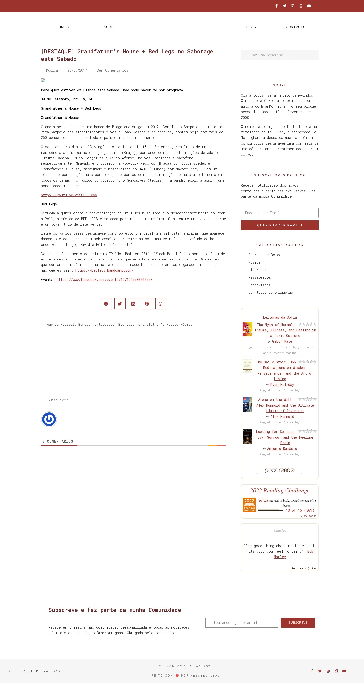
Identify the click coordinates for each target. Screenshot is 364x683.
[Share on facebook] (106, 303)
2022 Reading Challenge (280, 490)
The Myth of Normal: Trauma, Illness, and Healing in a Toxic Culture (285, 330)
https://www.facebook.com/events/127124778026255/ (104, 279)
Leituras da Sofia (280, 317)
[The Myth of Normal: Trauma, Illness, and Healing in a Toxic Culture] (247, 335)
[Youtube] (309, 5)
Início (65, 27)
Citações (280, 530)
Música (186, 324)
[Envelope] (317, 5)
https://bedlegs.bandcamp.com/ (104, 270)
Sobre (110, 27)
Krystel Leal (205, 675)
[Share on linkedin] (133, 303)
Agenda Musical (61, 324)
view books (308, 516)
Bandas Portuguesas (96, 324)
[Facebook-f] (276, 5)
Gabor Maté (282, 341)
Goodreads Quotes (304, 568)
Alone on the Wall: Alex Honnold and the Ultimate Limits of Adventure (285, 405)
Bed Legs (126, 324)
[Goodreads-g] (300, 5)
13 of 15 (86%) (300, 510)
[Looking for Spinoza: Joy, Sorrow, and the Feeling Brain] (247, 442)
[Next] (179, 361)
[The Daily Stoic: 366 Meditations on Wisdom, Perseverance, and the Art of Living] (247, 371)
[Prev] (87, 361)
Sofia (263, 500)
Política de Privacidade (34, 671)
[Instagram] (292, 5)
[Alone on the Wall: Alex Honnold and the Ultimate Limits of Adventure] (247, 410)
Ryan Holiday (282, 384)
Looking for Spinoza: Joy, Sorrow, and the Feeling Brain (284, 437)
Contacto (296, 27)
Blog (251, 27)
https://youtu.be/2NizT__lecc (69, 195)
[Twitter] (284, 5)
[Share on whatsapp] (160, 303)
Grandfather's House (157, 324)
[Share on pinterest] (147, 303)
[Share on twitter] (120, 303)
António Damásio (282, 448)
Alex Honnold (282, 416)
